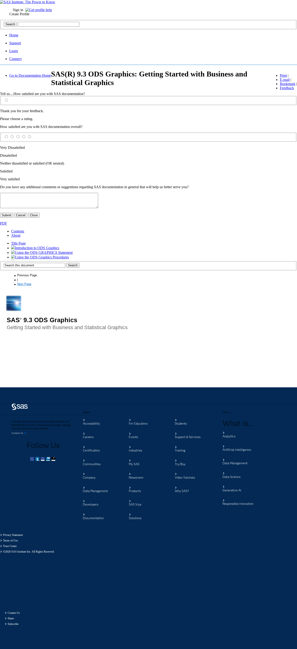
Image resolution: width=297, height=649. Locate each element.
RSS (54, 459)
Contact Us (14, 612)
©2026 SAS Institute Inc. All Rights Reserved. (29, 551)
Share (11, 618)
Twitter (38, 459)
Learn (13, 51)
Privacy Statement (13, 535)
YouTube (48, 459)
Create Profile (19, 14)
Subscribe (13, 624)
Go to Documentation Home (30, 75)
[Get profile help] (39, 10)
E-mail (285, 80)
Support (15, 43)
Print (283, 75)
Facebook (32, 459)
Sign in (18, 10)
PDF (3, 223)
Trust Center (10, 546)
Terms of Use (10, 540)
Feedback (287, 88)
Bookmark (287, 84)
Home (13, 35)
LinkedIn (43, 459)
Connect (15, 59)
